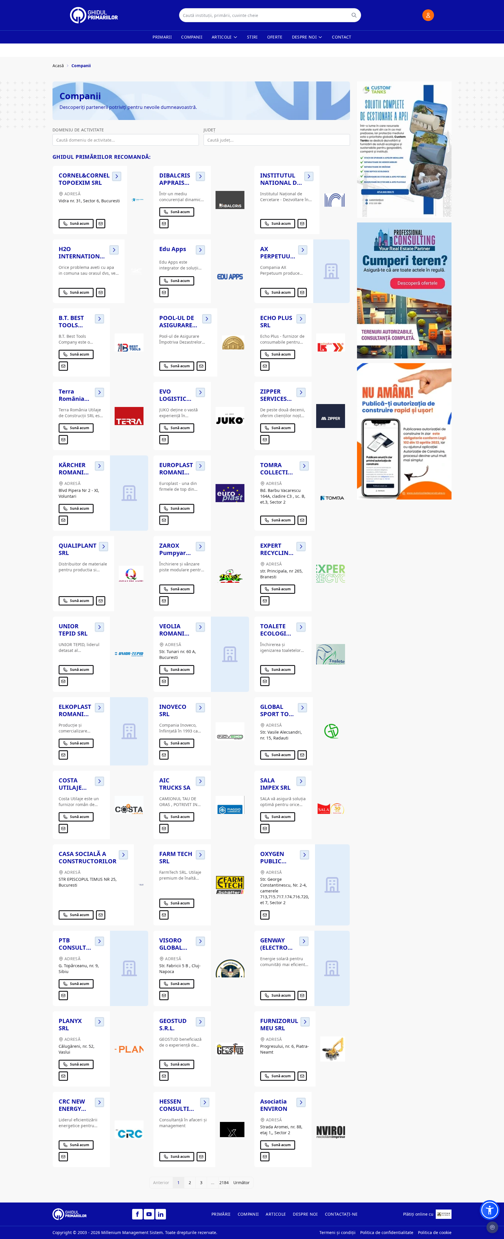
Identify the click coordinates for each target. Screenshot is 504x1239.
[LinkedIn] (160, 1214)
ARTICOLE (276, 1214)
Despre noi (304, 37)
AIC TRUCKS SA (174, 783)
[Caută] (354, 15)
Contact (341, 37)
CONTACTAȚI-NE (341, 1214)
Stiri (252, 37)
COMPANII (248, 1214)
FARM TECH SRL (175, 857)
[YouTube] (149, 1214)
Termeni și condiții (337, 1232)
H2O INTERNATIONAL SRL (83, 256)
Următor (241, 1182)
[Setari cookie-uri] (492, 1227)
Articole (222, 37)
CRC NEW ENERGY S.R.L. (72, 1108)
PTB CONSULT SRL (72, 947)
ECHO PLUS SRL (276, 321)
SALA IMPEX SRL (275, 783)
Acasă (58, 65)
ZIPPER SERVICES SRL (273, 398)
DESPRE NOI (305, 1214)
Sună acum (79, 223)
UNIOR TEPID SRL (73, 629)
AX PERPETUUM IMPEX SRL (278, 256)
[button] (489, 1210)
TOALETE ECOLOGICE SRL (276, 633)
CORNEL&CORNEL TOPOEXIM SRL (84, 179)
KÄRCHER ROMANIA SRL (73, 472)
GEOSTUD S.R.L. (173, 1024)
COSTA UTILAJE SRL (70, 787)
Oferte (275, 37)
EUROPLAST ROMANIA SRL (176, 472)
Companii (191, 37)
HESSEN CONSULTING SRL (178, 1108)
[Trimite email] (100, 223)
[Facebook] (137, 1214)
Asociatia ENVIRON (273, 1105)
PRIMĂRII (221, 1214)
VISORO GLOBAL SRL (170, 947)
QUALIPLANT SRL (78, 549)
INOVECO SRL (172, 710)
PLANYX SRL (70, 1024)
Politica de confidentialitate (386, 1232)
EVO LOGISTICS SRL (174, 398)
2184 (224, 1182)
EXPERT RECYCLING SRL (276, 553)
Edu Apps (172, 249)
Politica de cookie (435, 1232)
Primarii (162, 37)
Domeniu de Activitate (78, 130)
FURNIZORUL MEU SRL (279, 1024)
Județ (210, 130)
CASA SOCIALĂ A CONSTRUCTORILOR (87, 857)
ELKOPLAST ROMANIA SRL (75, 714)
